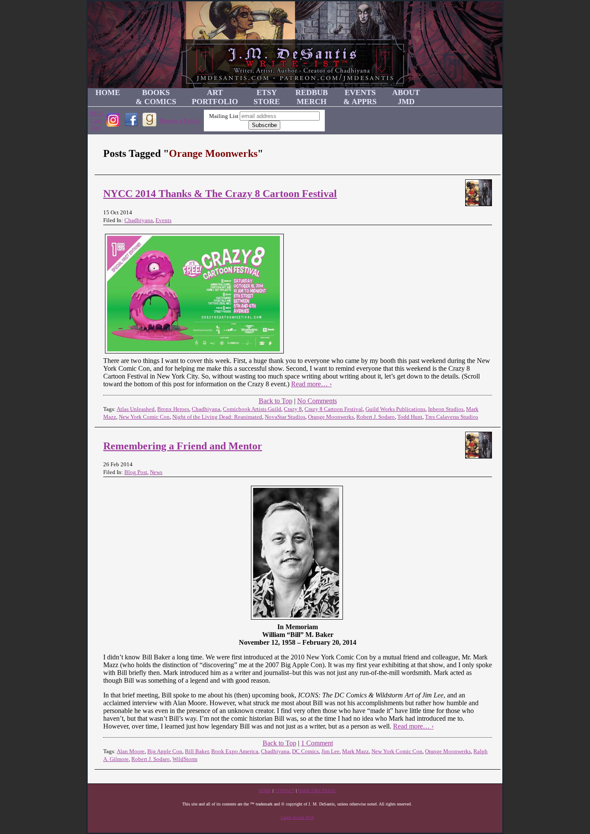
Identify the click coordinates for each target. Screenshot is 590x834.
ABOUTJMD (406, 97)
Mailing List (223, 116)
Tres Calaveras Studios (451, 417)
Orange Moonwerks (331, 417)
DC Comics (305, 751)
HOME (107, 92)
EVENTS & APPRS (360, 97)
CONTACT (285, 790)
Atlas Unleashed (136, 409)
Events (163, 220)
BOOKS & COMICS (156, 97)
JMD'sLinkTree (96, 120)
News (156, 472)
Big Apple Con (164, 751)
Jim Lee (330, 751)
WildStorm (184, 759)
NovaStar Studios (285, 417)
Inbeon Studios (445, 409)
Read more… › (311, 384)
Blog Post (135, 472)
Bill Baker (197, 751)
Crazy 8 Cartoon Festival (334, 409)
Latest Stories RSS (297, 817)
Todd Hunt (409, 417)
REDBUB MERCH (311, 97)
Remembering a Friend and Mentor (182, 446)
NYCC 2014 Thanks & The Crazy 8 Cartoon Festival (220, 193)
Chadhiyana (138, 220)
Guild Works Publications (395, 409)
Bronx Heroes (173, 409)
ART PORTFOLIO (215, 97)
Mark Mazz (355, 751)
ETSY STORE (267, 97)
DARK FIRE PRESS (317, 790)
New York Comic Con (144, 417)
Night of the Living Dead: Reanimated (217, 417)
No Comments (317, 400)
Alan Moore (131, 751)
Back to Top (275, 400)
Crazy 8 (293, 409)
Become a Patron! (179, 120)
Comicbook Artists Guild (252, 409)
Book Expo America (234, 751)
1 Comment (317, 743)
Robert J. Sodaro (375, 417)
